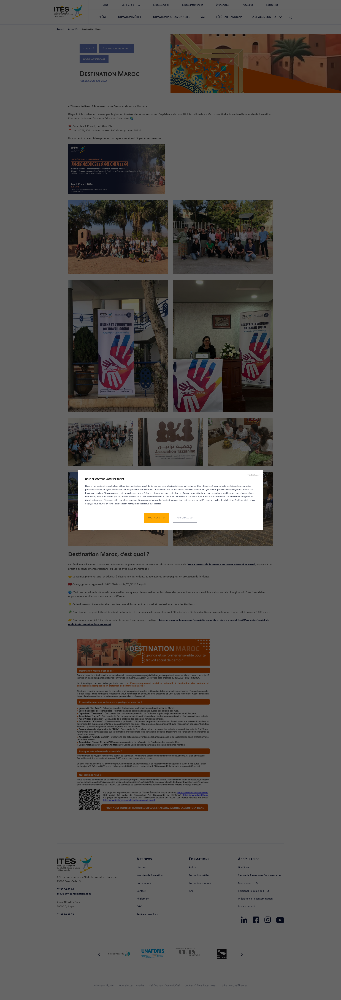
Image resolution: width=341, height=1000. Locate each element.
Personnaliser (185, 517)
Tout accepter (156, 517)
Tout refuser (253, 475)
